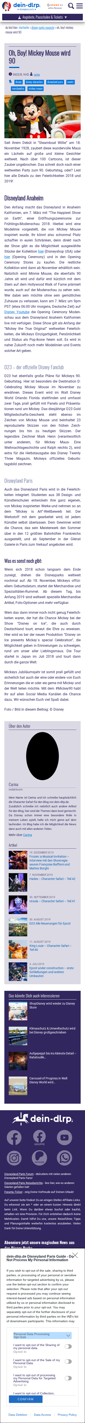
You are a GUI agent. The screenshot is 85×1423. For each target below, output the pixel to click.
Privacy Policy (67, 1414)
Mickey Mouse (35, 88)
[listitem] (42, 1335)
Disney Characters (34, 82)
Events (70, 82)
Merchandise (18, 88)
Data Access (42, 1414)
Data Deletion (17, 1414)
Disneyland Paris (55, 82)
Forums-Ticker (13, 1192)
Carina (37, 74)
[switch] (68, 1346)
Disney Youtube (16, 312)
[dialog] (42, 1335)
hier (41, 251)
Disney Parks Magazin (42, 27)
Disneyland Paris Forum (19, 1174)
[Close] (76, 1257)
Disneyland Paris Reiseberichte (23, 1183)
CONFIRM (26, 1399)
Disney (18, 82)
